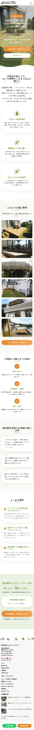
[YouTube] (7, 658)
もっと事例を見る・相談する (17, 342)
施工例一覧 (4, 665)
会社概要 (3, 670)
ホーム (3, 663)
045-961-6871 (17, 55)
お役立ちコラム (5, 691)
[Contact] (10, 658)
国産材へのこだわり (6, 681)
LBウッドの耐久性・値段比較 (9, 679)
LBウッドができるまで (7, 684)
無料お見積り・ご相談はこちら (17, 49)
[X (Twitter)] (4, 658)
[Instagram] (2, 658)
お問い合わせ (4, 673)
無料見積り (25, 725)
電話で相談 (10, 725)
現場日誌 (3, 688)
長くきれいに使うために (7, 686)
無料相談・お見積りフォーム (18, 614)
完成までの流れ (5, 668)
